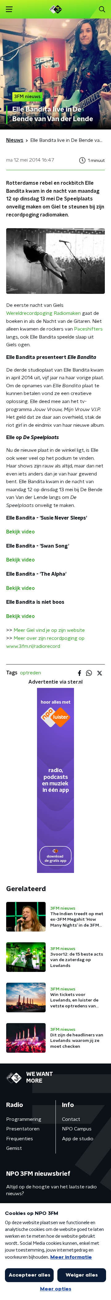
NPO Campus (77, 1128)
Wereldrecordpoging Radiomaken (43, 313)
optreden (30, 672)
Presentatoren (22, 1128)
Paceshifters (88, 329)
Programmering (23, 1119)
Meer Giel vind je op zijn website (49, 630)
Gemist (14, 1148)
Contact (71, 1119)
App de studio (77, 1138)
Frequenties (19, 1138)
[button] (9, 9)
